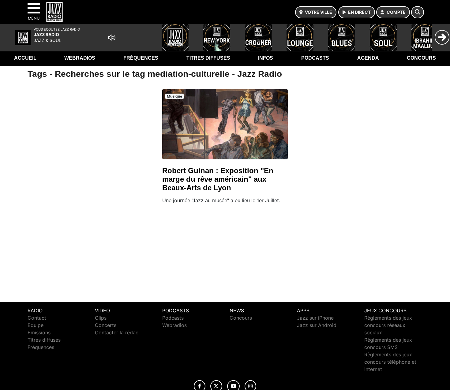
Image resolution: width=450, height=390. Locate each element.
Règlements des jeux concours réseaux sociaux (388, 325)
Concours (421, 58)
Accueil (25, 58)
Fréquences (140, 58)
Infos (265, 58)
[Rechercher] (417, 12)
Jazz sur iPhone (315, 318)
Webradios (79, 58)
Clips (101, 318)
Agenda (368, 58)
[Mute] (111, 37)
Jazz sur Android (316, 325)
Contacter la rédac (116, 332)
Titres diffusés (208, 58)
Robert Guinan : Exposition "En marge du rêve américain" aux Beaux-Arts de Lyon (217, 179)
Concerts (105, 325)
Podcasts (315, 58)
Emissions (39, 332)
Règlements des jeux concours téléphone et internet (390, 361)
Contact (37, 318)
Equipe (35, 325)
